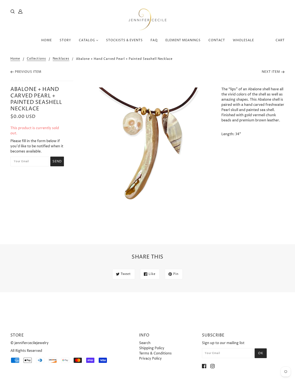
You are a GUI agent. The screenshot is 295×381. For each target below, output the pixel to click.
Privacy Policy (150, 358)
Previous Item (28, 72)
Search (145, 343)
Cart (280, 40)
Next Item (271, 72)
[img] (12, 11)
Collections (36, 59)
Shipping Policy (151, 348)
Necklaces (61, 59)
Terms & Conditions (155, 353)
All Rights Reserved (26, 350)
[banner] (148, 19)
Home (15, 59)
